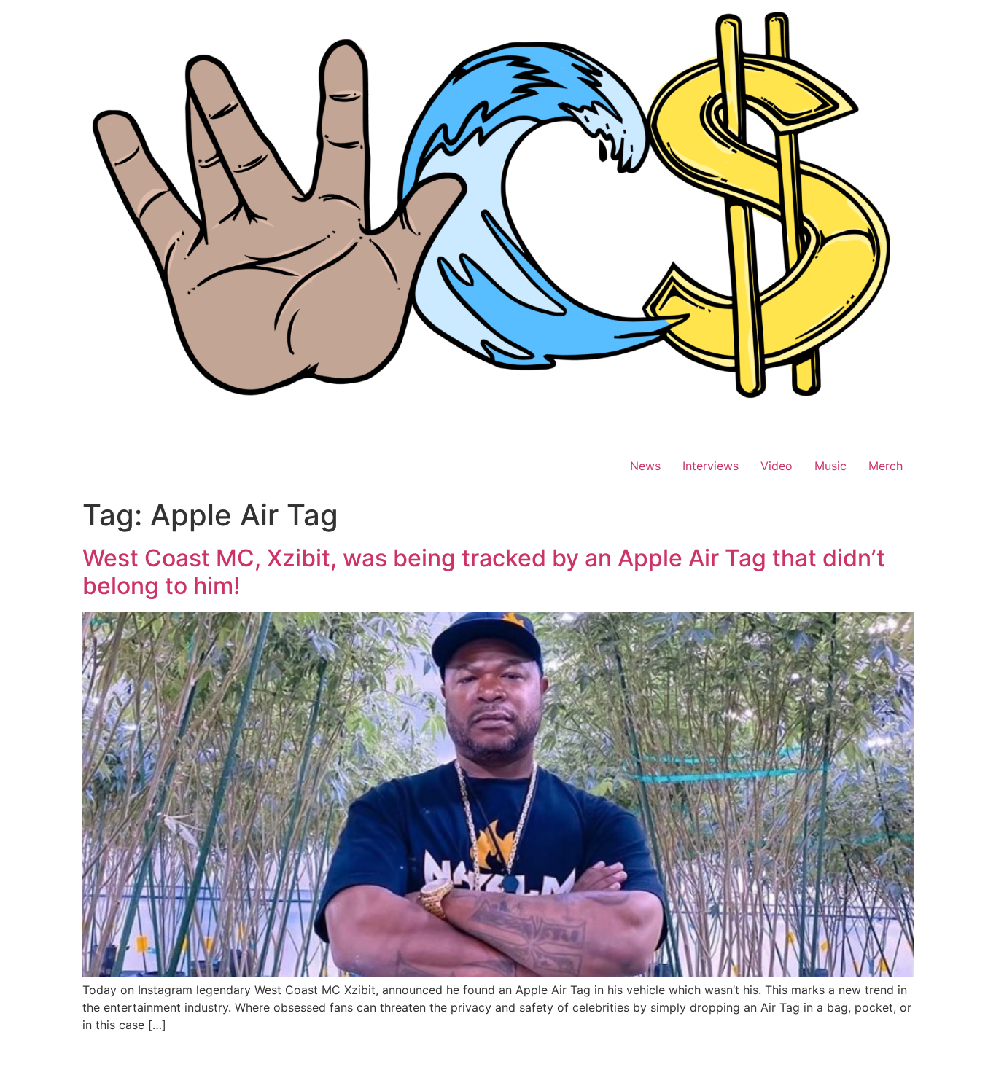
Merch (885, 465)
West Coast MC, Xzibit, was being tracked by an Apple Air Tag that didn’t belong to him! (483, 572)
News (645, 465)
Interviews (710, 465)
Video (776, 465)
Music (830, 465)
